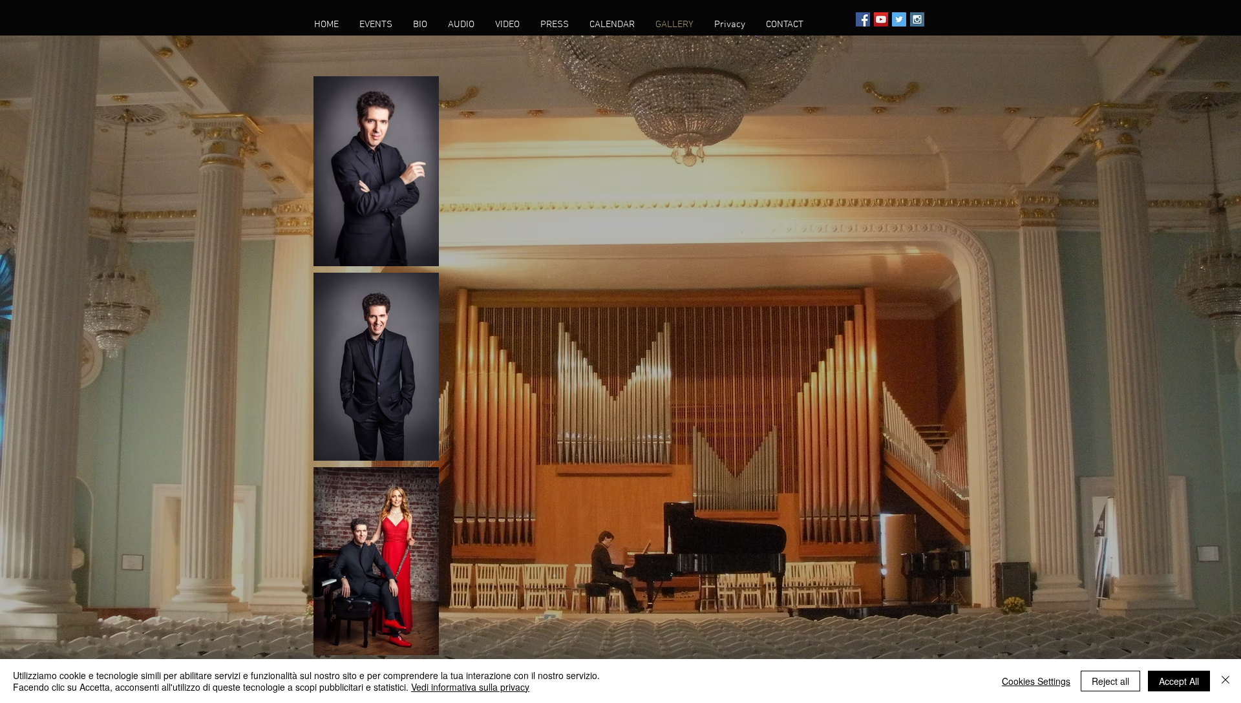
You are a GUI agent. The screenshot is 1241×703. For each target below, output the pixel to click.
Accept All (1179, 681)
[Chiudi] (1225, 681)
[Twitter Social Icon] (899, 19)
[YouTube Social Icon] (881, 19)
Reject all (1110, 681)
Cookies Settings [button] (1036, 681)
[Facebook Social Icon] (863, 19)
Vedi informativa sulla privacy (470, 686)
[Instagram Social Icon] (917, 19)
